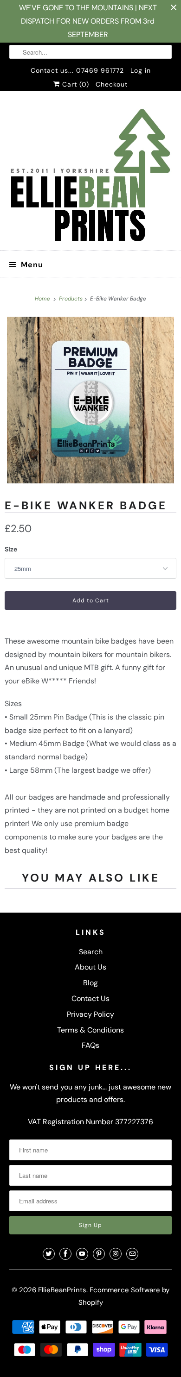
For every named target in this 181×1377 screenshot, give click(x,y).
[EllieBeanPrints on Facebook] (65, 1254)
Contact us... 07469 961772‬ (77, 70)
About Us (90, 967)
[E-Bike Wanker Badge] (90, 400)
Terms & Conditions (90, 1030)
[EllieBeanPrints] (90, 174)
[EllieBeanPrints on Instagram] (116, 1254)
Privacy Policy (90, 1014)
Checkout (112, 84)
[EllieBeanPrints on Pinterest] (99, 1254)
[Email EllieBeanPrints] (132, 1254)
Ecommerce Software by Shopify (124, 1296)
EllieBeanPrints (62, 1290)
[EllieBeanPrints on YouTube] (82, 1254)
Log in (140, 70)
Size (11, 549)
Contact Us (90, 998)
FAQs (90, 1045)
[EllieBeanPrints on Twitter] (49, 1254)
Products (71, 298)
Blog (90, 983)
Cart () (74, 84)
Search (91, 952)
